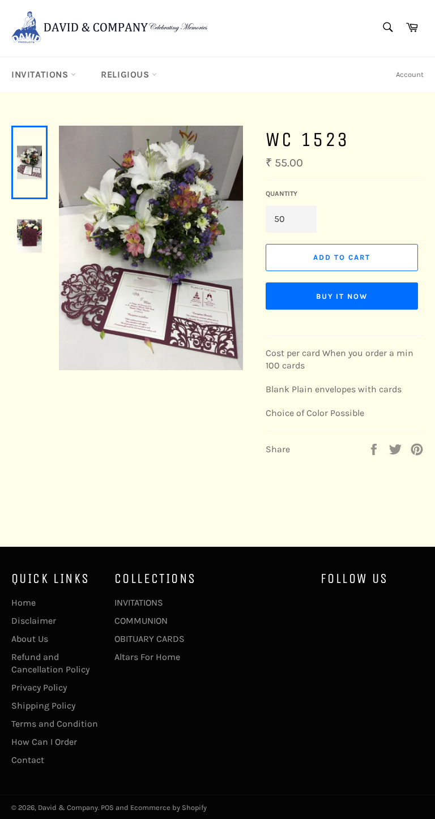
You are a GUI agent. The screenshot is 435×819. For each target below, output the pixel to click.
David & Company (68, 807)
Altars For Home (147, 656)
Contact (27, 759)
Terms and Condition (54, 723)
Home (23, 602)
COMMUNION (141, 620)
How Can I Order (44, 741)
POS (107, 807)
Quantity (281, 194)
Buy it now (342, 296)
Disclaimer (33, 620)
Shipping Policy (43, 705)
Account (410, 74)
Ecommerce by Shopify (168, 807)
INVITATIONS (41, 74)
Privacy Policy (39, 687)
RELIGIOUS (126, 74)
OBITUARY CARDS (149, 638)
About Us (29, 638)
